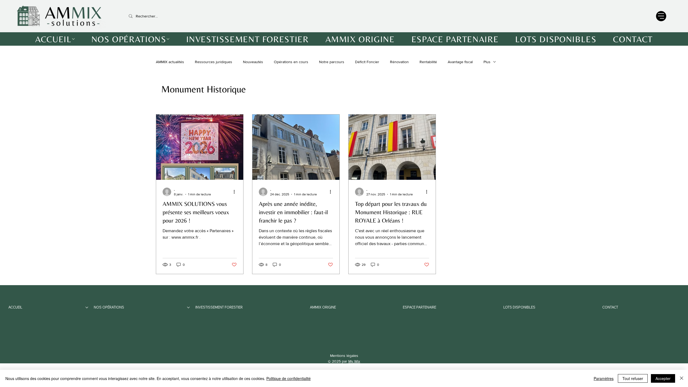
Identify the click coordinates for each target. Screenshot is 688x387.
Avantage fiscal (460, 62)
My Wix (354, 361)
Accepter (663, 378)
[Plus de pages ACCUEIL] (73, 39)
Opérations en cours (291, 62)
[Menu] (661, 16)
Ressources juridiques (213, 62)
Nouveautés (253, 62)
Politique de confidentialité (288, 378)
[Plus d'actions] (236, 192)
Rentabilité (428, 62)
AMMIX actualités (170, 62)
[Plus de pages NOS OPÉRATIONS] (168, 39)
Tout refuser (632, 378)
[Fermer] (681, 378)
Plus (486, 62)
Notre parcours (331, 62)
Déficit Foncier (367, 62)
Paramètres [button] (604, 378)
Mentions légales (344, 355)
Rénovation (399, 62)
